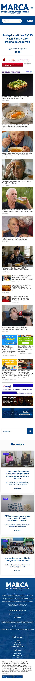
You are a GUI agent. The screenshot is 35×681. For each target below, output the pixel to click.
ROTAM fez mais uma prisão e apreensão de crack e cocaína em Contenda (17, 518)
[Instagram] (31, 21)
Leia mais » (17, 488)
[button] (32, 8)
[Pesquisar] (30, 431)
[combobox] (14, 431)
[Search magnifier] (19, 20)
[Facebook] (28, 21)
